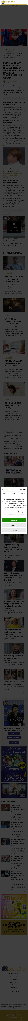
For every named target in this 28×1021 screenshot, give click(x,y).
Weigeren (14, 530)
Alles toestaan (14, 520)
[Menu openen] (18, 2)
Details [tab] (13, 493)
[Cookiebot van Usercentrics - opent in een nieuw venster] (19, 489)
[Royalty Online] (8, 2)
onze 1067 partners (11, 501)
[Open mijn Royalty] (22, 2)
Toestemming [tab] (5, 493)
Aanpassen (13, 525)
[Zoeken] (25, 2)
